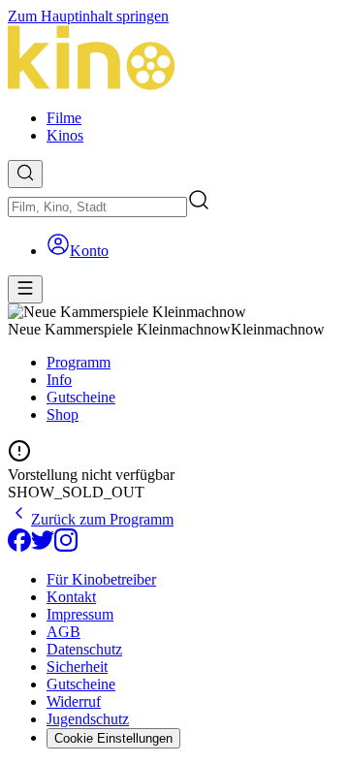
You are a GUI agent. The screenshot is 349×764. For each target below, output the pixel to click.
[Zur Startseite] (174, 59)
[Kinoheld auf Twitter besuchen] (42, 546)
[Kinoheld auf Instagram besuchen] (66, 546)
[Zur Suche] (25, 174)
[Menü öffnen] (25, 289)
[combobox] (97, 207)
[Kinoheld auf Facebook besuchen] (19, 546)
